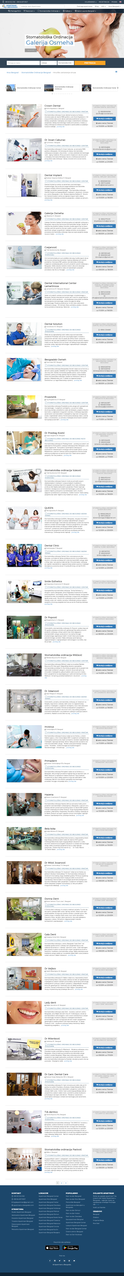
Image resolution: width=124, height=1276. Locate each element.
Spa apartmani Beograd (74, 1219)
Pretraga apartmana (84, 6)
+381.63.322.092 (10, 2)
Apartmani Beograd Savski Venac (51, 1217)
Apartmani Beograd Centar (49, 1196)
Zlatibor (96, 1217)
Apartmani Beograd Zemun (49, 1214)
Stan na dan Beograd (73, 1196)
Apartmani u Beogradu (62, 1264)
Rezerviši (30, 50)
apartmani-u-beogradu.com (23, 1205)
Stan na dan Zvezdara (74, 1216)
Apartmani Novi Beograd (48, 1199)
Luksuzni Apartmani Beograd (76, 1225)
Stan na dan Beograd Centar (76, 1228)
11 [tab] (71, 94)
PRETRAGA (90, 63)
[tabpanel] (24, 87)
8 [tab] (65, 94)
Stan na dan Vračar (73, 1213)
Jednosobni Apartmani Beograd (23, 1215)
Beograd (96, 1214)
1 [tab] (52, 94)
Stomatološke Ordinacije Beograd (36, 72)
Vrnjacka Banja (98, 1220)
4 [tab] (58, 94)
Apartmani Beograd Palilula (49, 1211)
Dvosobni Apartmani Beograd (22, 1218)
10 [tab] (69, 94)
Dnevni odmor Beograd (74, 1231)
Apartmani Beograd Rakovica (49, 1223)
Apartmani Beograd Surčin (48, 1229)
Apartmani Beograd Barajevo (49, 1232)
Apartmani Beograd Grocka (49, 1226)
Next (118, 88)
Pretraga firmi (15, 11)
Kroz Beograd (13, 72)
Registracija (104, 2)
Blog (97, 6)
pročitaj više (60, 126)
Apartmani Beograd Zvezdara (49, 1205)
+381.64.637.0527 (22, 2)
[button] (103, 6)
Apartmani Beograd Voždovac (50, 1208)
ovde (97, 1204)
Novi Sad (96, 1223)
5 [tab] (60, 94)
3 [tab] (56, 94)
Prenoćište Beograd (73, 1202)
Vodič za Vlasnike (99, 1207)
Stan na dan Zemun (73, 1210)
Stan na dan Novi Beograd (75, 1199)
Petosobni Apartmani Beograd (23, 1229)
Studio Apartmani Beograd (21, 1212)
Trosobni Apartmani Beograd (22, 1221)
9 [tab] (67, 94)
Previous (6, 88)
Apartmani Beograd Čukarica (49, 1220)
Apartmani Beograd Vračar (48, 1202)
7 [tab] (63, 94)
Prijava (114, 2)
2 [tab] (54, 94)
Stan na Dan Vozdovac (74, 1234)
